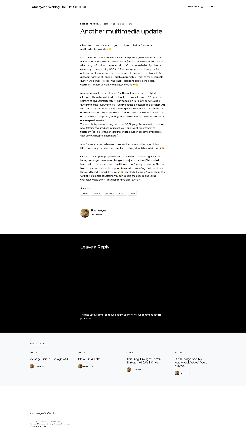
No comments (125, 24)
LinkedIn (66, 424)
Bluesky (50, 424)
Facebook (58, 424)
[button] (196, 7)
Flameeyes (98, 210)
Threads (33, 424)
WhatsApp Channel (38, 426)
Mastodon (41, 424)
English (84, 24)
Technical (95, 24)
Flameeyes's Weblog (45, 7)
